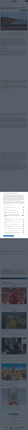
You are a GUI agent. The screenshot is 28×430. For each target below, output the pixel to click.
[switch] (23, 207)
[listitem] (14, 205)
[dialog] (14, 215)
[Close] (26, 193)
